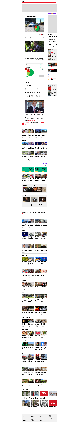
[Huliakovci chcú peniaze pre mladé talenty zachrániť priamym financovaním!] (42, 199)
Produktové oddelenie (41, 417)
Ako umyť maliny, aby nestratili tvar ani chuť (37, 335)
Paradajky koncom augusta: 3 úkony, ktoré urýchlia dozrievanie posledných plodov (24, 385)
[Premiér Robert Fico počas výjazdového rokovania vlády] (26, 199)
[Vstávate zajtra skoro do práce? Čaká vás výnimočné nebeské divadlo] (25, 321)
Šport (33, 2)
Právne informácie (24, 416)
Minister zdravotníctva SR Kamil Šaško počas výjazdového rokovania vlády (34, 204)
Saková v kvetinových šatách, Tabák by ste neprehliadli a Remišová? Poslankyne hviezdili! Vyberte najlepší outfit (31, 135)
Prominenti (30, 2)
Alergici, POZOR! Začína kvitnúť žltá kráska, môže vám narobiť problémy (24, 262)
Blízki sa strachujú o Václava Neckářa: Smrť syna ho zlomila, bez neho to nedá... (44, 250)
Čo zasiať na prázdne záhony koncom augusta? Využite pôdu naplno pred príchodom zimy (38, 385)
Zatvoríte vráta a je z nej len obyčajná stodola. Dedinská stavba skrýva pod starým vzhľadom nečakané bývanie (31, 373)
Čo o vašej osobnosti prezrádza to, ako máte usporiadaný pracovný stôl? (43, 324)
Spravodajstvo (41, 416)
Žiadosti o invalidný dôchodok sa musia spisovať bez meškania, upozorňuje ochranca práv (38, 324)
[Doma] (48, 79)
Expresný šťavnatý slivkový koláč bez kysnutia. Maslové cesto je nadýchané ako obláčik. (25, 336)
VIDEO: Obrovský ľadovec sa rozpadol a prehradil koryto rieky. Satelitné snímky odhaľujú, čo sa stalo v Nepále (44, 360)
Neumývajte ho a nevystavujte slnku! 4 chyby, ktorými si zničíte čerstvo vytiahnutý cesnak (31, 385)
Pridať (42, 122)
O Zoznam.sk (24, 415)
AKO (34, 120)
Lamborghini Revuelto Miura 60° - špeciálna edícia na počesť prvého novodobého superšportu (24, 312)
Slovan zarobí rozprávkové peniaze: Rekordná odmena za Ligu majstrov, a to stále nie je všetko (25, 300)
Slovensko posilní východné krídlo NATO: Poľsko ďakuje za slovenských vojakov (43, 237)
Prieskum (29, 120)
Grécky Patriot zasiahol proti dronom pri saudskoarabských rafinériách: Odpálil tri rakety (30, 238)
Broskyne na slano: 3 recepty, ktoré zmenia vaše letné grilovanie (43, 336)
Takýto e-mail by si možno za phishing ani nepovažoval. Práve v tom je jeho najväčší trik (25, 348)
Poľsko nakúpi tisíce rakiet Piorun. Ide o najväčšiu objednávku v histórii (30, 348)
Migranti (33, 120)
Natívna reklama (32, 420)
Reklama (32, 415)
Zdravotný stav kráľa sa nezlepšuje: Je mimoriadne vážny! (30, 250)
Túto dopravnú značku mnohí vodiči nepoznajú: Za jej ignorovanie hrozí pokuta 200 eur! (54, 95)
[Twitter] (50, 415)
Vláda (30, 120)
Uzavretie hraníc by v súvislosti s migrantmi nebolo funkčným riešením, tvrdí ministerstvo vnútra (43, 135)
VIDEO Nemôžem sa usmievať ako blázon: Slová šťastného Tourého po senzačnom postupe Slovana (44, 300)
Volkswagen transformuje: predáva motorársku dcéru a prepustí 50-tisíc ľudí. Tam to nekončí (43, 312)
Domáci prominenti (23, 252)
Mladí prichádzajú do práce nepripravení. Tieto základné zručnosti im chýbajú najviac (31, 324)
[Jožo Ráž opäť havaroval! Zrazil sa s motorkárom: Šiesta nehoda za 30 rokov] (38, 246)
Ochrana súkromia (24, 417)
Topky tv (46, 2)
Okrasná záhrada (42, 386)
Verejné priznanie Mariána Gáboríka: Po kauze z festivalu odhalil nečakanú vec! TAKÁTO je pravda (32, 215)
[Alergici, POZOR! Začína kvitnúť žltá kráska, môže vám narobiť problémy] (25, 259)
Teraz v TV (49, 73)
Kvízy (43, 2)
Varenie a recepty (25, 329)
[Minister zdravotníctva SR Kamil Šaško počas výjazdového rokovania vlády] (34, 199)
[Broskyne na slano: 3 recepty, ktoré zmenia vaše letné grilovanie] (44, 333)
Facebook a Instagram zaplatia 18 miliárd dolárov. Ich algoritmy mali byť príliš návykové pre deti (44, 348)
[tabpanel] (52, 41)
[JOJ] (48, 76)
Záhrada (22, 386)
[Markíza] (48, 74)
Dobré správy (24, 268)
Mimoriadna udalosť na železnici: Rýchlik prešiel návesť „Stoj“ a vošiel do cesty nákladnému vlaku (24, 360)
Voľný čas (52, 2)
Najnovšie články (24, 209)
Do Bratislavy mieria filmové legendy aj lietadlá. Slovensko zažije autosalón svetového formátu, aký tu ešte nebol (37, 312)
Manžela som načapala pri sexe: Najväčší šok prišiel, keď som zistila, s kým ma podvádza (53, 70)
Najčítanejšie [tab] (50, 34)
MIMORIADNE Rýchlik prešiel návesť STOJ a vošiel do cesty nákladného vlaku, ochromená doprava (53, 89)
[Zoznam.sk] (49, 418)
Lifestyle (49, 2)
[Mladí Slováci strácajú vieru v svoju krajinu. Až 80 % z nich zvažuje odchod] (44, 284)
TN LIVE (23, 353)
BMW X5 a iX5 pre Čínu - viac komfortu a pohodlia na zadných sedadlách (31, 312)
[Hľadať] (56, 2)
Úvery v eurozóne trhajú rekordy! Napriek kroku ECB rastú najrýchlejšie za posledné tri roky (25, 237)
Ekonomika (40, 2)
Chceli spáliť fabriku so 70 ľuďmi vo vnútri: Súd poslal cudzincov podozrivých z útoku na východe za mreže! (33, 212)
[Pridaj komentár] (23, 117)
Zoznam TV (25, 195)
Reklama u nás (32, 416)
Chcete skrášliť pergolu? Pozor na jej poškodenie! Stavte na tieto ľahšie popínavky (44, 385)
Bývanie (23, 365)
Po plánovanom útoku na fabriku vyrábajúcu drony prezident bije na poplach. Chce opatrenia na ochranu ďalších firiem (37, 360)
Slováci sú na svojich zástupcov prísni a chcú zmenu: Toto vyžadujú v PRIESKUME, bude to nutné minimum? (24, 135)
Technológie (24, 340)
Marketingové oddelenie (42, 419)
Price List (32, 419)
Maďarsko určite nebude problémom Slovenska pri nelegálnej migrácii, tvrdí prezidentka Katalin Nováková (38, 135)
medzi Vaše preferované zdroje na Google (32, 122)
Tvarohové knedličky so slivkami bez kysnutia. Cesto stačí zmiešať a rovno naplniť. (30, 336)
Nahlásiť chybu (26, 124)
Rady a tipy (42, 337)
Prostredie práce (42, 326)
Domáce (23, 2)
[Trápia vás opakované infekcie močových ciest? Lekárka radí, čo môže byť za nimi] (44, 259)
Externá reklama (32, 417)
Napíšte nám (24, 419)
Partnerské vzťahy (52, 69)
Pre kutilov (24, 377)
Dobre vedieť (52, 49)
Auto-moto (24, 305)
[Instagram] (49, 415)
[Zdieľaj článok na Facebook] (23, 120)
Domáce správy (25, 218)
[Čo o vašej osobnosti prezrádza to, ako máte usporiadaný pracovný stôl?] (44, 321)
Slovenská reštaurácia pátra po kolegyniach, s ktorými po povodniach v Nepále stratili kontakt (31, 360)
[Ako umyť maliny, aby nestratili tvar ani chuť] (38, 333)
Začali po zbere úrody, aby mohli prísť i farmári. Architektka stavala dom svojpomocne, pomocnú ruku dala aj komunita (44, 373)
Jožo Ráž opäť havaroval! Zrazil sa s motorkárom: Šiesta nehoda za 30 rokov (37, 250)
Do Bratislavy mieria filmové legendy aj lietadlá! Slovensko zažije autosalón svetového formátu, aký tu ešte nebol (25, 180)
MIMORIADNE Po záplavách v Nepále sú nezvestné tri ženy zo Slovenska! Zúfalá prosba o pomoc (37, 225)
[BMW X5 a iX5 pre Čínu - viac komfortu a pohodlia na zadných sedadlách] (31, 308)
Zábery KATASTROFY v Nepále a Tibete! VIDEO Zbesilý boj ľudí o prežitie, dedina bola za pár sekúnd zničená (37, 238)
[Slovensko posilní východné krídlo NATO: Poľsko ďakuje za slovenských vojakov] (44, 234)
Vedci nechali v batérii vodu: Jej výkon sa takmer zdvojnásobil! (38, 262)
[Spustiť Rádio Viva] (56, 13)
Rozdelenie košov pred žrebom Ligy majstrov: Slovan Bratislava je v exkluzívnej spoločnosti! (37, 299)
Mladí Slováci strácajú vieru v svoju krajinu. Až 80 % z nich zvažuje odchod (43, 287)
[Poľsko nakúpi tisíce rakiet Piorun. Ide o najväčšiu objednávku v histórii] (31, 344)
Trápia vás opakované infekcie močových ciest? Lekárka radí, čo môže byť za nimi (44, 262)
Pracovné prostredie (29, 326)
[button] (41, 34)
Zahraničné (26, 2)
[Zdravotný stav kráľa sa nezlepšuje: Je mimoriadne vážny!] (31, 246)
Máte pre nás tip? (41, 420)
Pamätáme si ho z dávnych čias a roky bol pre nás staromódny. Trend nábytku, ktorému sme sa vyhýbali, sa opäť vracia (37, 373)
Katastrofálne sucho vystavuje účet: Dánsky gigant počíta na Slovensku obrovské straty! (37, 288)
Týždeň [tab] (56, 34)
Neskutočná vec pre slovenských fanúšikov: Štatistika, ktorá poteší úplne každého (43, 179)
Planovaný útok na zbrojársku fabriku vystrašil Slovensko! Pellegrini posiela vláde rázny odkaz (31, 225)
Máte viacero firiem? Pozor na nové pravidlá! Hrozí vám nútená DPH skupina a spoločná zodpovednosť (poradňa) (31, 288)
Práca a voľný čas (23, 326)
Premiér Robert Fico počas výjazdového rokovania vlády (26, 204)
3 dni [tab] (53, 34)
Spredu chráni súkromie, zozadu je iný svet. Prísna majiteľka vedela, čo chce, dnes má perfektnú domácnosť (25, 373)
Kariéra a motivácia (26, 317)
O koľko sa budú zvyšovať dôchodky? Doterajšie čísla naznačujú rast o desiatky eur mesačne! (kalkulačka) (24, 288)
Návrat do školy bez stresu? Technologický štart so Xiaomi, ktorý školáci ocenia (43, 275)
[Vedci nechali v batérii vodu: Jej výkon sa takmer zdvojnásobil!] (38, 259)
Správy (23, 205)
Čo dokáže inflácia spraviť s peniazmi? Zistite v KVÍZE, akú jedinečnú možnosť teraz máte (31, 179)
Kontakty (40, 415)
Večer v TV (53, 73)
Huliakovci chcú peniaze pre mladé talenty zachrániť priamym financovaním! (42, 204)
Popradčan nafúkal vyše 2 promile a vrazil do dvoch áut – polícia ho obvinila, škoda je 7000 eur (44, 225)
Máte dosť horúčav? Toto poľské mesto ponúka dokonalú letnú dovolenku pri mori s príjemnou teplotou (31, 263)
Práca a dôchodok (36, 326)
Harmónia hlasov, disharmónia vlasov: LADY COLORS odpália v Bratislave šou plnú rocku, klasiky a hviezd (38, 180)
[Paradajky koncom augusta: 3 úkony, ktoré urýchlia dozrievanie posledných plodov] (25, 381)
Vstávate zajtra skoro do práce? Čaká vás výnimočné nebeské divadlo (24, 324)
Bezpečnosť (23, 349)
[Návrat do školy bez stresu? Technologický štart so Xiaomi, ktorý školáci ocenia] (44, 271)
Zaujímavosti (36, 2)
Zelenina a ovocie (36, 386)
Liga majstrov (36, 301)
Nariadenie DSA (24, 420)
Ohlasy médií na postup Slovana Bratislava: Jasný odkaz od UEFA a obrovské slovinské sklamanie (31, 300)
